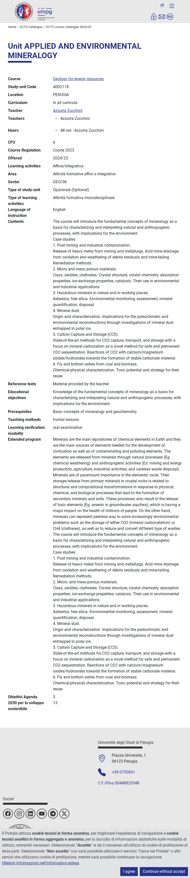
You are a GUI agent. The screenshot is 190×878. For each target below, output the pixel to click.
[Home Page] (34, 11)
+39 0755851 (123, 772)
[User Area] (153, 16)
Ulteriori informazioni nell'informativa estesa (40, 863)
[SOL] (170, 16)
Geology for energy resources (78, 79)
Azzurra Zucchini (67, 110)
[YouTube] (42, 814)
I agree (129, 871)
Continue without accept (164, 871)
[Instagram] (19, 814)
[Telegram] (53, 814)
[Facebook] (8, 814)
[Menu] (171, 5)
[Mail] (162, 16)
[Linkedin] (30, 814)
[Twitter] (64, 814)
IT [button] (162, 5)
